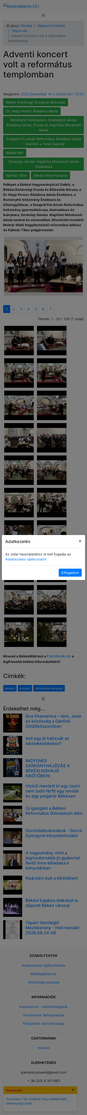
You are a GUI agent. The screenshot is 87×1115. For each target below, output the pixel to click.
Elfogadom (70, 573)
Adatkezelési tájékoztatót (25, 559)
